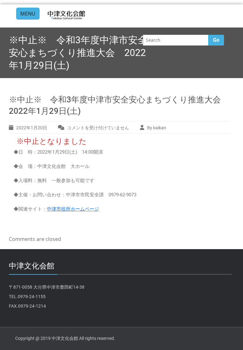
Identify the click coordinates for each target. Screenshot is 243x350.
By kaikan (156, 127)
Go (216, 40)
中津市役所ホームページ (73, 209)
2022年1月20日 (31, 127)
